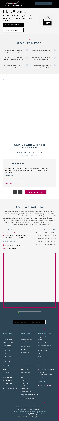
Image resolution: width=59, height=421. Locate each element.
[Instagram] (42, 386)
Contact (5, 359)
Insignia (40, 339)
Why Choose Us (7, 372)
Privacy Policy (24, 412)
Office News (6, 350)
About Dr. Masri (7, 337)
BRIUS (39, 356)
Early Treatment (25, 372)
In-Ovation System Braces (45, 348)
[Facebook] (39, 386)
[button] (54, 4)
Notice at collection (23, 416)
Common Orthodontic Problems (27, 340)
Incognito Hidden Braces (45, 337)
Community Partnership (10, 348)
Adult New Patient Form (10, 388)
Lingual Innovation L (26, 386)
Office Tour (6, 361)
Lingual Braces (25, 388)
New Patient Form (8, 386)
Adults (22, 377)
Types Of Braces (25, 352)
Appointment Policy (9, 380)
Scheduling (6, 369)
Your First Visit (7, 377)
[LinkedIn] (47, 386)
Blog (4, 353)
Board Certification (8, 342)
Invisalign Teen (25, 383)
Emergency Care (25, 346)
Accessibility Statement (38, 412)
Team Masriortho (8, 339)
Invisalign (23, 380)
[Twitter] (44, 386)
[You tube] (50, 386)
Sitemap (15, 412)
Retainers (23, 349)
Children (23, 375)
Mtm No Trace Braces (44, 345)
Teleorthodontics (26, 369)
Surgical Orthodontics (27, 391)
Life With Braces (25, 337)
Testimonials (7, 375)
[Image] (12, 3)
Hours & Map (7, 345)
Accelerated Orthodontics (28, 398)
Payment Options (8, 383)
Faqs (22, 344)
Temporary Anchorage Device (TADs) (29, 394)
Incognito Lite (42, 342)
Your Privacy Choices (35, 416)
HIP (40, 414)
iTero (39, 353)
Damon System (42, 350)
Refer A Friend (7, 356)
